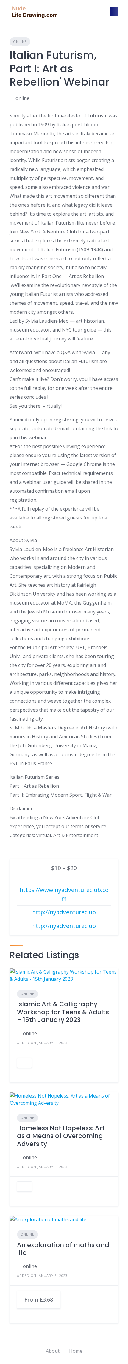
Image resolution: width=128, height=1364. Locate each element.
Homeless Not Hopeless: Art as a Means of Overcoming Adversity (61, 1136)
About (53, 1351)
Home (75, 1351)
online (22, 98)
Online (20, 41)
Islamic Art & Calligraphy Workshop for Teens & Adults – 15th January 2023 (63, 1012)
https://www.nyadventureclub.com (64, 894)
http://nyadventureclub (64, 912)
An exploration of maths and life (63, 1249)
